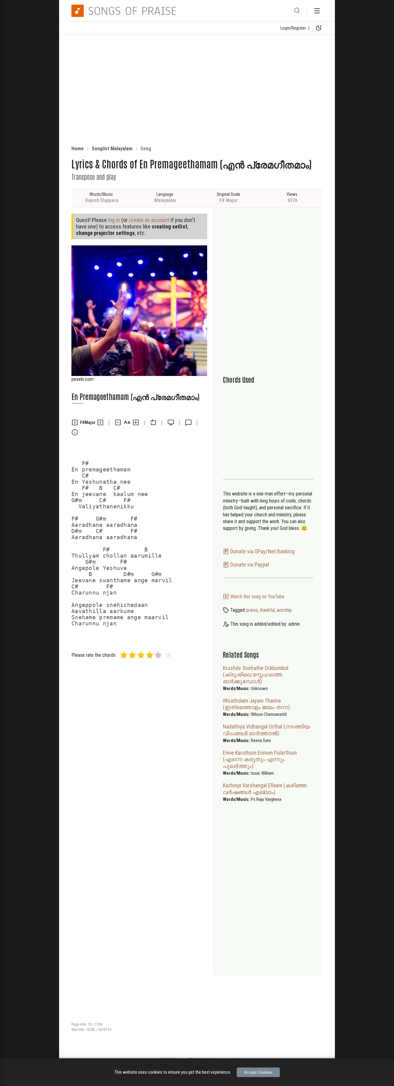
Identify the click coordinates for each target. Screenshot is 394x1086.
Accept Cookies (258, 1072)
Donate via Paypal (249, 564)
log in (114, 220)
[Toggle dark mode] (319, 28)
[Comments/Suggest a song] (188, 422)
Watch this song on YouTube (256, 597)
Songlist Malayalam (112, 148)
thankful (267, 610)
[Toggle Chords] (153, 422)
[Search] (297, 10)
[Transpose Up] (100, 422)
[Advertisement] (197, 90)
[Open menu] (317, 10)
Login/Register (293, 28)
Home (77, 148)
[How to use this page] (74, 432)
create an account (149, 220)
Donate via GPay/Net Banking (262, 551)
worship (284, 610)
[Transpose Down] (74, 422)
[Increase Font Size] (135, 422)
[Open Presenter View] (170, 422)
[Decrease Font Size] (118, 422)
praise (252, 610)
